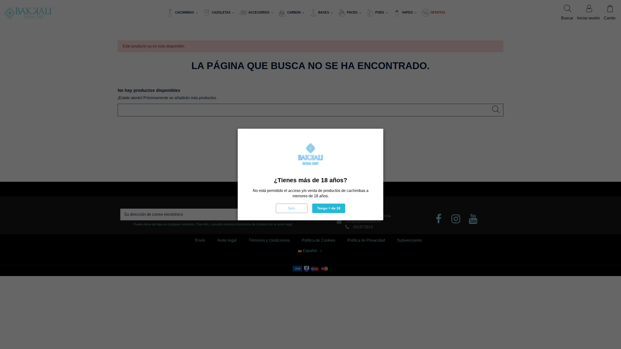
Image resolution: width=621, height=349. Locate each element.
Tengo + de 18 (328, 208)
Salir (291, 208)
